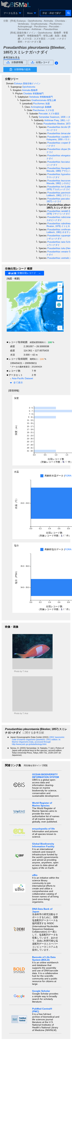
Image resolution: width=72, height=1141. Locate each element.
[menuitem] (11, 13)
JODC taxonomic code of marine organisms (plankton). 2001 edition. (38, 738)
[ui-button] (68, 13)
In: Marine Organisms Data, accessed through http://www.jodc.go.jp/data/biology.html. (36, 741)
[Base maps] (59, 304)
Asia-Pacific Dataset (22, 378)
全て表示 (18, 382)
